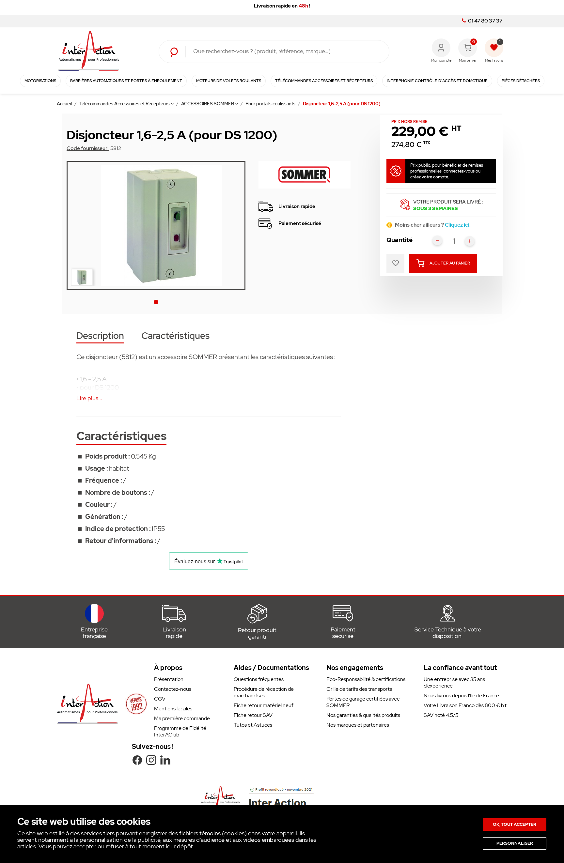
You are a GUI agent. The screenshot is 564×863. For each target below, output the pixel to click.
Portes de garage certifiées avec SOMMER (363, 702)
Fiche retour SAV (253, 715)
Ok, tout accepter (514, 824)
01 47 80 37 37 (484, 21)
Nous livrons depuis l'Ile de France (461, 695)
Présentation (168, 679)
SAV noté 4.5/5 (441, 715)
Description (100, 336)
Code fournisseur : (88, 148)
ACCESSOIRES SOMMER (208, 104)
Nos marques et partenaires (357, 724)
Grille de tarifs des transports (359, 689)
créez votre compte (429, 177)
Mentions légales (173, 708)
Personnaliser (514, 843)
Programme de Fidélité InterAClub (180, 731)
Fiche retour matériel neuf (263, 705)
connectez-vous (459, 171)
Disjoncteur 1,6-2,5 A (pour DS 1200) (342, 104)
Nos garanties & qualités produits (363, 715)
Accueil (65, 104)
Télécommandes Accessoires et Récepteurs (125, 104)
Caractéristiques (175, 336)
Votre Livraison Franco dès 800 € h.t (465, 705)
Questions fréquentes (259, 679)
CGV (159, 698)
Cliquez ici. (458, 224)
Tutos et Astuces (253, 724)
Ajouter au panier (450, 263)
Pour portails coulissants (270, 104)
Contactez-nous (172, 689)
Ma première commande (182, 718)
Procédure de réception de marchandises (264, 692)
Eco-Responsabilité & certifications (365, 679)
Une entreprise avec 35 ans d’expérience (454, 682)
